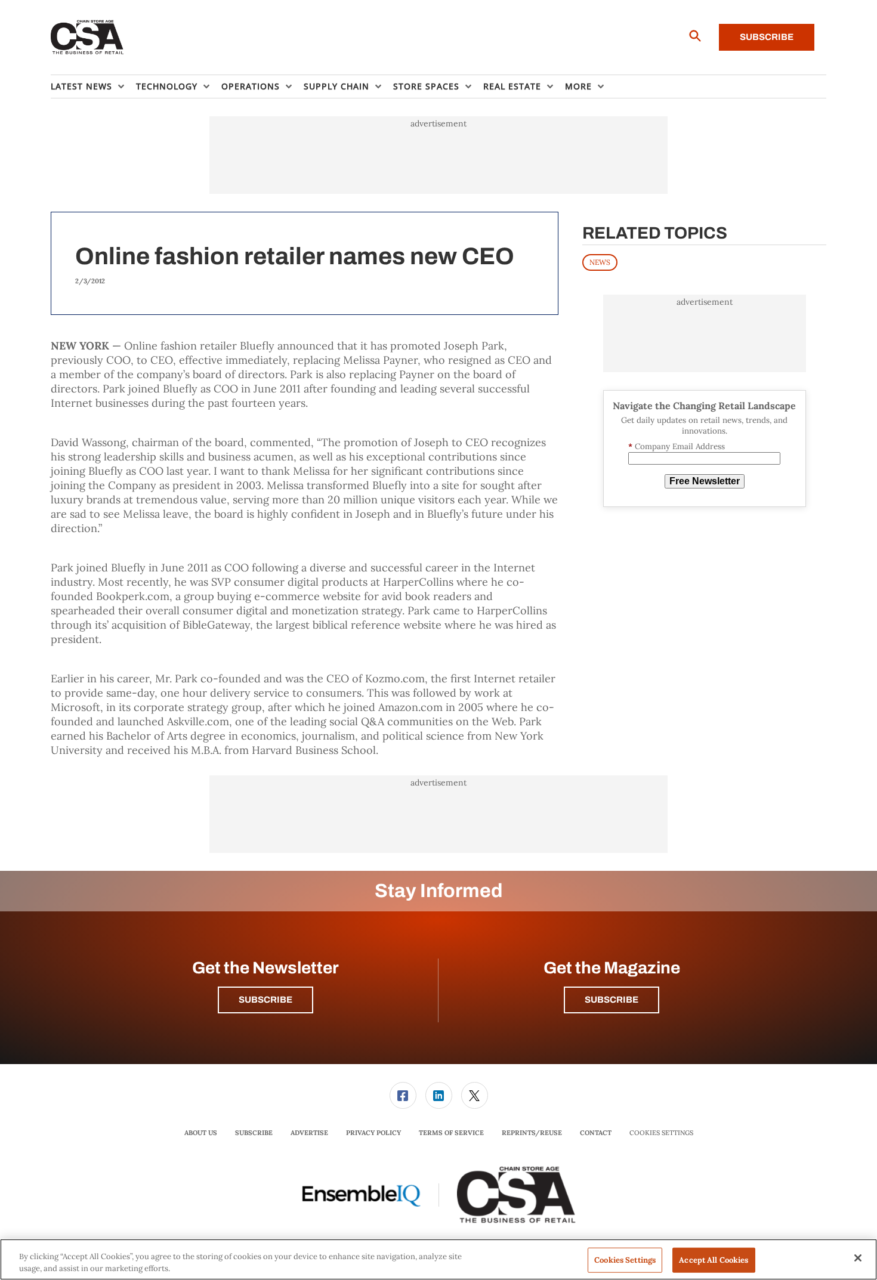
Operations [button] (250, 86)
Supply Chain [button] (336, 86)
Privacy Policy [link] (373, 1132)
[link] (403, 1095)
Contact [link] (596, 1132)
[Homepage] (87, 37)
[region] (438, 1259)
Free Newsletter (704, 481)
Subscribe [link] (254, 1132)
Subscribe (766, 37)
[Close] (858, 1258)
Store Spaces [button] (426, 86)
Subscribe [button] (265, 999)
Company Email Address (676, 446)
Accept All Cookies (713, 1260)
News (599, 262)
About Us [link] (200, 1132)
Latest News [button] (81, 86)
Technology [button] (166, 86)
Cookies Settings (661, 1133)
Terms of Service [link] (451, 1132)
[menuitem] (93, 86)
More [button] (578, 86)
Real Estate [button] (512, 86)
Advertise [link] (309, 1132)
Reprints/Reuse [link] (532, 1132)
